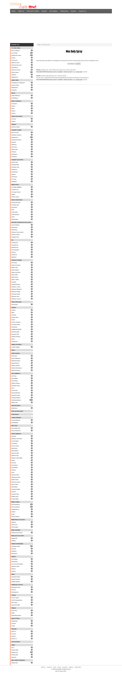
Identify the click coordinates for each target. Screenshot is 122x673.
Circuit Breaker (15, 224)
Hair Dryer (14, 355)
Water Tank (15, 402)
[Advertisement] (61, 28)
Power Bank (15, 527)
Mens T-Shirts (15, 279)
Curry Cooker (15, 445)
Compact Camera (16, 192)
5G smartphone (16, 506)
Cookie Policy (77, 667)
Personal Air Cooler (17, 65)
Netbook (14, 551)
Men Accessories (16, 265)
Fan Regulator (15, 249)
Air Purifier (14, 53)
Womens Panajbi (16, 291)
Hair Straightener (16, 358)
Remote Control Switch (17, 232)
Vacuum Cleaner (16, 395)
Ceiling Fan (15, 242)
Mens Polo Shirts (16, 272)
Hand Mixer (15, 467)
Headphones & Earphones (18, 82)
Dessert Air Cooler (16, 55)
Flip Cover (14, 524)
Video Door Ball (16, 605)
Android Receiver (16, 202)
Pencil (13, 110)
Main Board (15, 171)
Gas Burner (15, 465)
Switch (14, 571)
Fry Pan (14, 462)
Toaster (14, 491)
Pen (13, 108)
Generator (14, 207)
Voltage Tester (15, 237)
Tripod (13, 121)
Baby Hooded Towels (17, 532)
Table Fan (14, 254)
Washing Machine (16, 400)
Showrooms (64, 11)
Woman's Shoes (16, 286)
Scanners (14, 156)
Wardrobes (15, 341)
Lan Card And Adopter (17, 564)
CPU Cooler (15, 162)
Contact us (82, 11)
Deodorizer (15, 227)
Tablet (13, 511)
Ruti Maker (14, 486)
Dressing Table (15, 331)
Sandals (14, 282)
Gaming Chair (15, 334)
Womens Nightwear (17, 289)
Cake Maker (15, 378)
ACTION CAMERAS (16, 187)
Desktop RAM (15, 164)
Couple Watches (16, 420)
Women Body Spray (17, 368)
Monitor (14, 142)
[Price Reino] (26, 5)
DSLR (13, 194)
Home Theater (15, 85)
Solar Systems (15, 214)
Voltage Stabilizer (16, 397)
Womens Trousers (16, 298)
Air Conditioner (16, 50)
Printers (14, 151)
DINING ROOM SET (16, 329)
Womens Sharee (16, 294)
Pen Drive (14, 147)
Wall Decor (14, 408)
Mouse (14, 174)
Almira (13, 310)
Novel (13, 106)
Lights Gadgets (16, 347)
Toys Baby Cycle (16, 428)
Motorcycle (15, 652)
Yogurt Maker (15, 498)
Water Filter (15, 662)
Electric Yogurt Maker (17, 457)
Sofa (13, 339)
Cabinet (14, 314)
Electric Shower (16, 383)
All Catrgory (53, 11)
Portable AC (15, 67)
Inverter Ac (15, 60)
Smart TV (14, 638)
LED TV (14, 636)
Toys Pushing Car (16, 430)
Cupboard (14, 327)
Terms (54, 667)
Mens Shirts (15, 274)
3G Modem (15, 559)
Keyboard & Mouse (16, 139)
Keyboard (14, 169)
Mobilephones (15, 509)
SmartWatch (15, 422)
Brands (44, 11)
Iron (13, 388)
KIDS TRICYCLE (16, 95)
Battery (14, 522)
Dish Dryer (14, 448)
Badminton (15, 621)
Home (13, 11)
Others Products (16, 579)
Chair (13, 319)
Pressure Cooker (16, 482)
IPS (13, 209)
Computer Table (16, 324)
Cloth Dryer (15, 380)
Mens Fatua (15, 267)
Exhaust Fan (15, 247)
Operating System (16, 615)
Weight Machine (16, 581)
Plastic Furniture (16, 336)
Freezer (14, 589)
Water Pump (15, 219)
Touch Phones (15, 516)
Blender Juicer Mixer (17, 438)
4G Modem (15, 561)
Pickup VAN (15, 654)
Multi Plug (14, 229)
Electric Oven (15, 455)
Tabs (13, 514)
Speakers (14, 90)
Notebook (14, 553)
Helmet (14, 540)
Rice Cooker (15, 484)
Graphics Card (15, 167)
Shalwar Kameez (16, 284)
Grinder (14, 436)
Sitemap (71, 667)
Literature (14, 103)
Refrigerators (15, 592)
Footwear (14, 262)
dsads (13, 57)
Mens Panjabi (15, 269)
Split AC (14, 74)
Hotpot (14, 470)
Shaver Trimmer (16, 365)
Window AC (15, 77)
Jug (13, 472)
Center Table (15, 317)
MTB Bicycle (15, 98)
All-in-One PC (15, 132)
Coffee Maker (15, 441)
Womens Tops (15, 296)
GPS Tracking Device (17, 600)
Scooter (14, 657)
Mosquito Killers (16, 576)
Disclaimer (65, 667)
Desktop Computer (16, 135)
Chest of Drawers (16, 322)
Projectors (14, 154)
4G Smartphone (16, 504)
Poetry (13, 113)
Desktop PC (15, 137)
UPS (13, 216)
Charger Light (15, 204)
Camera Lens (15, 189)
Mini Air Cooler (15, 62)
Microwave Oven (16, 477)
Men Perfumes (15, 363)
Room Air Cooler (16, 69)
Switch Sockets (16, 234)
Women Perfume (16, 370)
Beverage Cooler (16, 587)
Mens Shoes (15, 277)
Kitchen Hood (15, 474)
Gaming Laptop (16, 546)
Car (13, 647)
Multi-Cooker (15, 479)
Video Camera (15, 196)
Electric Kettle (15, 453)
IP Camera (14, 602)
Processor (14, 176)
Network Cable (15, 566)
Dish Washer (15, 450)
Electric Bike (15, 650)
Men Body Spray (16, 360)
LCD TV (14, 633)
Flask (13, 460)
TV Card (14, 179)
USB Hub (14, 181)
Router (14, 568)
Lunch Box (15, 390)
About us (21, 11)
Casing (14, 118)
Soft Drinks (15, 304)
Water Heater (15, 496)
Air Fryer (14, 376)
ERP (13, 613)
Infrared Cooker (16, 385)
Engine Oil (14, 538)
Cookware (14, 443)
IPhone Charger (16, 126)
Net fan (14, 252)
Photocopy (15, 149)
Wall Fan (14, 257)
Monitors (14, 144)
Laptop (14, 548)
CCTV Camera (15, 597)
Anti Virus (14, 610)
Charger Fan (15, 245)
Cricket (14, 623)
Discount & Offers (33, 11)
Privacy (59, 667)
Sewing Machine (16, 392)
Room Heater (15, 72)
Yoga (13, 625)
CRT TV (14, 631)
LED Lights (15, 212)
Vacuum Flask (15, 494)
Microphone (15, 87)
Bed (13, 312)
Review (73, 11)
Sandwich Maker (16, 489)
